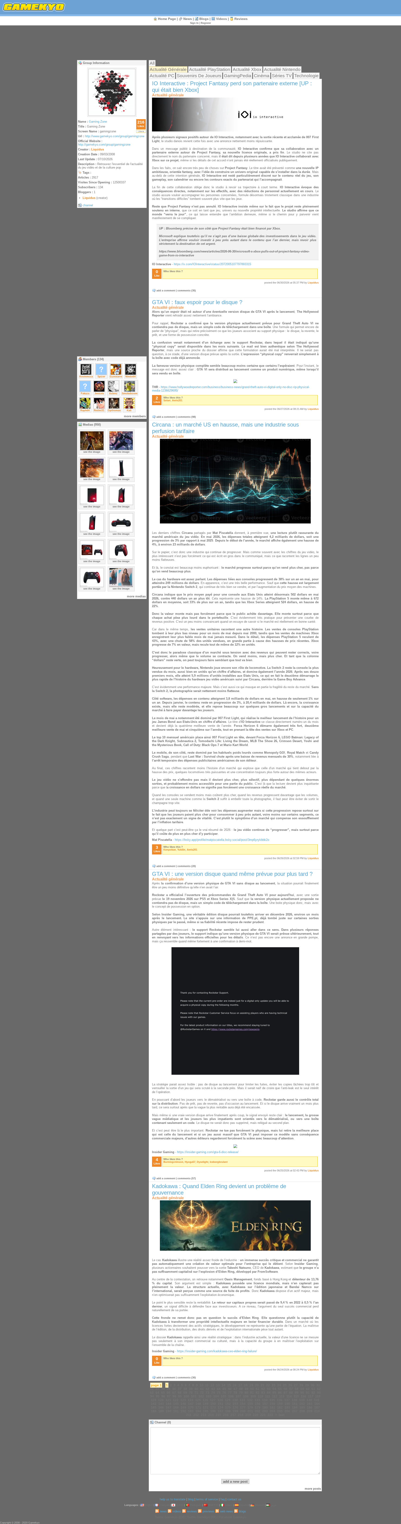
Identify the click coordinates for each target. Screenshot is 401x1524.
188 (153, 1411)
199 (235, 1411)
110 (260, 1396)
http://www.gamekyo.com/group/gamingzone (114, 136)
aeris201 (177, 400)
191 (176, 1411)
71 (196, 1392)
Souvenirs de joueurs (199, 75)
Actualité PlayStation (209, 69)
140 (309, 1400)
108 (246, 1396)
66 (168, 1392)
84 (269, 1392)
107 (238, 1396)
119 (153, 1400)
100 (186, 1396)
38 (185, 1389)
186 (309, 1407)
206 (287, 1411)
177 (243, 1407)
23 (273, 1385)
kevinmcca (86, 376)
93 (319, 1392)
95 (157, 1396)
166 (161, 1407)
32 (152, 1389)
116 (303, 1396)
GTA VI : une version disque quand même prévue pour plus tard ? (232, 874)
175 (228, 1407)
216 (226, 1415)
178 (250, 1407)
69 (185, 1392)
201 (250, 1411)
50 (252, 1389)
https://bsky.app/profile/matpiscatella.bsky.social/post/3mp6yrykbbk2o (222, 840)
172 (205, 1407)
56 (285, 1389)
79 (241, 1392)
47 (235, 1389)
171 (198, 1407)
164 (317, 1404)
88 (291, 1392)
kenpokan (169, 849)
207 (295, 1411)
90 (302, 1392)
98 (174, 1396)
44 (218, 1389)
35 (168, 1389)
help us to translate (172, 1499)
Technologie (306, 75)
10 (201, 1385)
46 (230, 1389)
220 (255, 1415)
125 (198, 1400)
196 (213, 1411)
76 (224, 1392)
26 (290, 1385)
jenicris (99, 393)
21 (262, 1385)
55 (280, 1389)
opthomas (114, 410)
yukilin (181, 849)
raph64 (85, 410)
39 (191, 1389)
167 (168, 1407)
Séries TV (282, 75)
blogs (204, 19)
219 (248, 1415)
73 (207, 1392)
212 (196, 1415)
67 (174, 1392)
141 (317, 1400)
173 (213, 1407)
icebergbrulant (219, 1162)
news (187, 19)
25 (285, 1385)
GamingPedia (237, 75)
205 (280, 1411)
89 (296, 1392)
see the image (91, 451)
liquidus (97, 149)
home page (167, 19)
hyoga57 (190, 1162)
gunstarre (116, 376)
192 (183, 1411)
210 (317, 1411)
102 (201, 1396)
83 (263, 1392)
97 (169, 1396)
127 (213, 1400)
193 (191, 1411)
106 (231, 1396)
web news (226, 1511)
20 (257, 1385)
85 (274, 1392)
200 (243, 1411)
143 (161, 1404)
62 (319, 1389)
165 (153, 1407)
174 (220, 1407)
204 (272, 1411)
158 (272, 1404)
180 (265, 1407)
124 (190, 1400)
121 (168, 1400)
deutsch (259, 1505)
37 (179, 1389)
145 (176, 1404)
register (206, 23)
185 (302, 1407)
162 (302, 1404)
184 (295, 1407)
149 (205, 1404)
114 (289, 1396)
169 (183, 1407)
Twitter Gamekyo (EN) (169, 1517)
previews (208, 1511)
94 (152, 1396)
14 (223, 1385)
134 (265, 1400)
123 (183, 1400)
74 (213, 1392)
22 (268, 1385)
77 (230, 1392)
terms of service (207, 1499)
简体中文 (213, 1505)
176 (235, 1407)
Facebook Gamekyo (232, 1517)
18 (246, 1385)
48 (241, 1389)
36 (174, 1389)
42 (207, 1389)
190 (168, 1411)
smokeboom (129, 393)
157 (265, 1404)
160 (287, 1404)
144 (168, 1404)
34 (163, 1389)
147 (191, 1404)
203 (265, 1411)
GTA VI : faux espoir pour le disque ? (197, 302)
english (149, 1505)
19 (251, 1385)
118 (317, 1396)
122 (175, 1400)
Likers (141, 131)
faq (222, 1499)
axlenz (113, 393)
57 (291, 1389)
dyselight (202, 1162)
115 (296, 1396)
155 (250, 1404)
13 (218, 1385)
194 (198, 1411)
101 (194, 1396)
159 (280, 1404)
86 (280, 1392)
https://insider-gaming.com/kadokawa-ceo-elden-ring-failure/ (217, 1351)
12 (212, 1385)
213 (203, 1415)
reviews (241, 19)
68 (179, 1392)
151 (220, 1404)
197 (220, 1411)
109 (253, 1396)
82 (257, 1392)
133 (257, 1400)
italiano (229, 1505)
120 (161, 1400)
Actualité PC (162, 75)
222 (270, 1415)
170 (191, 1407)
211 (188, 1415)
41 (202, 1389)
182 (280, 1407)
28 (301, 1385)
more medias (136, 596)
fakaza (85, 393)
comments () (187, 290)
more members (135, 416)
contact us (234, 1499)
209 (309, 1411)
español (243, 1505)
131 (242, 1400)
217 (233, 1415)
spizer (101, 376)
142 (153, 1404)
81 (252, 1392)
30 (312, 1385)
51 (257, 1389)
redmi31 (99, 410)
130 (235, 1400)
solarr (167, 400)
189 (161, 1411)
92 (313, 1392)
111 (267, 1396)
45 (224, 1389)
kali (129, 410)
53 (269, 1389)
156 (257, 1404)
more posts (313, 1488)
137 (287, 1400)
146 (183, 1404)
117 (310, 1396)
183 (287, 1407)
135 (272, 1400)
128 (220, 1400)
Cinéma (261, 75)
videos (221, 19)
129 (227, 1400)
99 (180, 1396)
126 (205, 1400)
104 (216, 1396)
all (152, 63)
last (282, 1415)
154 (243, 1404)
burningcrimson (173, 1162)
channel (88, 205)
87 (285, 1392)
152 (228, 1404)
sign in (194, 23)
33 (157, 1389)
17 (240, 1385)
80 (246, 1392)
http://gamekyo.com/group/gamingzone (104, 144)
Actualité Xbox (247, 69)
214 (211, 1415)
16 (234, 1385)
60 (308, 1389)
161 (295, 1404)
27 (296, 1385)
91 (308, 1392)
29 (307, 1385)
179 (257, 1407)
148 (198, 1404)
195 (205, 1411)
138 (294, 1400)
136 (279, 1400)
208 (302, 1411)
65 (163, 1392)
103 (208, 1396)
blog (191, 1499)
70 (191, 1392)
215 (218, 1415)
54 (274, 1389)
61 (313, 1389)
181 (272, 1407)
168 (176, 1407)
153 (235, 1404)
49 (246, 1389)
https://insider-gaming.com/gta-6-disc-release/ (208, 1152)
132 (250, 1400)
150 (213, 1404)
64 (157, 1392)
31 (318, 1385)
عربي (274, 1505)
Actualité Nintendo (282, 69)
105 (223, 1396)
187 (317, 1407)
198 (228, 1411)
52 (263, 1389)
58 (296, 1389)
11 (207, 1385)
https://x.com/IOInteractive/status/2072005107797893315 (212, 264)
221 (263, 1415)
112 (274, 1396)
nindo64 (130, 376)
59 (302, 1389)
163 (309, 1404)
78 (235, 1392)
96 (163, 1396)
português (196, 1505)
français (164, 1505)
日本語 (180, 1505)
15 (229, 1385)
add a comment (165, 290)
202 (257, 1411)
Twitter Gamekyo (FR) (202, 1517)
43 (213, 1389)
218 (240, 1415)
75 (218, 1392)
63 (152, 1392)
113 (282, 1396)
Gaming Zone (98, 121)
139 (302, 1400)
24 (279, 1385)
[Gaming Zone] (111, 115)
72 (202, 1392)
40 (196, 1389)
